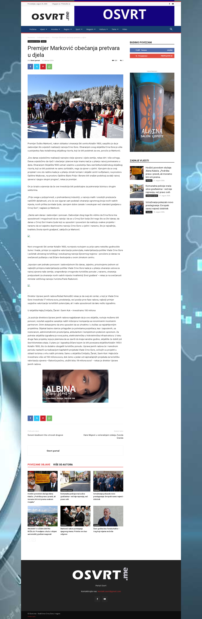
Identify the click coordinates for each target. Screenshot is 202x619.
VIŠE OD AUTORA (63, 464)
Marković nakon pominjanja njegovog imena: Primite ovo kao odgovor (73, 531)
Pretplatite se (166, 56)
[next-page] (33, 539)
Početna (33, 29)
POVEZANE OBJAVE (39, 464)
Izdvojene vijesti (43, 37)
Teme (114, 29)
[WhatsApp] (49, 66)
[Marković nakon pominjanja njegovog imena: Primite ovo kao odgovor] (75, 516)
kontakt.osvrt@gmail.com (109, 591)
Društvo (31, 490)
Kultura (102, 29)
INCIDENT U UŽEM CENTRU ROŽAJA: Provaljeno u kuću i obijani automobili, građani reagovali (42, 531)
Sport (78, 29)
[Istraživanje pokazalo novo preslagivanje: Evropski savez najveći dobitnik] (108, 481)
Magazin (89, 29)
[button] (171, 29)
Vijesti (42, 29)
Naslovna (31, 37)
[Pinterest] (43, 66)
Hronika (54, 29)
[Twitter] (36, 66)
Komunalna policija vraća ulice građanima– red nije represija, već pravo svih (74, 496)
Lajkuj (169, 50)
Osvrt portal (35, 60)
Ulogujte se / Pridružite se (61, 4)
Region (67, 29)
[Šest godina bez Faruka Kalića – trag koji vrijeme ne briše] (108, 516)
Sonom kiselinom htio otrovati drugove (45, 435)
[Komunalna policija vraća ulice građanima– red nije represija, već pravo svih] (75, 481)
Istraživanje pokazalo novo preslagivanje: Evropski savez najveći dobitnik (108, 496)
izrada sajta (31, 616)
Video (124, 29)
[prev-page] (29, 539)
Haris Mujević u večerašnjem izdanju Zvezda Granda (103, 436)
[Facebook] (169, 4)
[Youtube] (172, 4)
